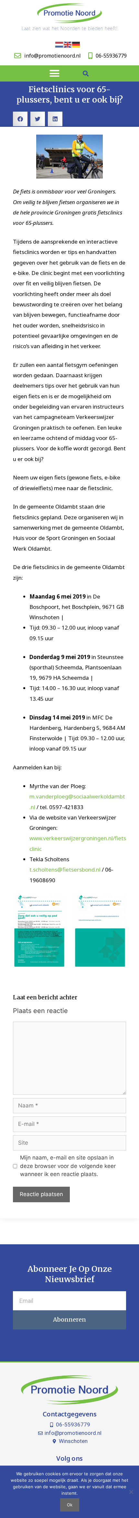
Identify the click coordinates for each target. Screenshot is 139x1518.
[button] (55, 73)
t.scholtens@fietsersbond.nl (65, 869)
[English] (68, 44)
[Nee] (131, 1492)
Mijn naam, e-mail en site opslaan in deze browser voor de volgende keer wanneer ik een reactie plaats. (68, 1165)
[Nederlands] (59, 44)
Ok (69, 1504)
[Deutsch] (76, 44)
